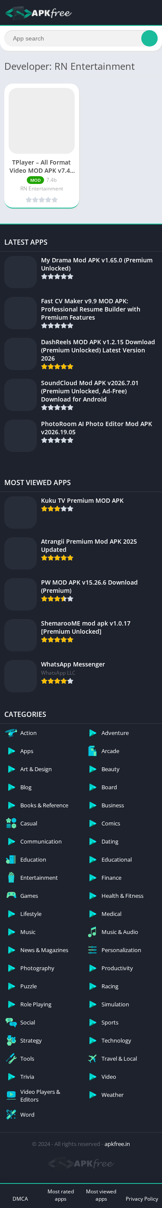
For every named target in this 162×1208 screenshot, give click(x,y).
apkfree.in (117, 1144)
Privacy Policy (142, 1198)
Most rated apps (61, 1195)
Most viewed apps (101, 1195)
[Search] (149, 38)
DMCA (20, 1198)
